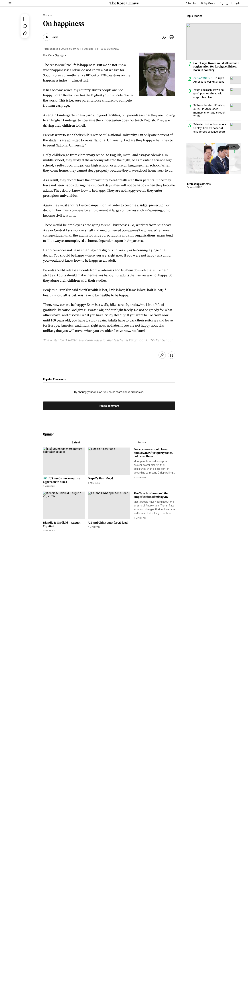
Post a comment (109, 405)
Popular (142, 442)
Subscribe (191, 3)
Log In (237, 3)
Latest (76, 442)
